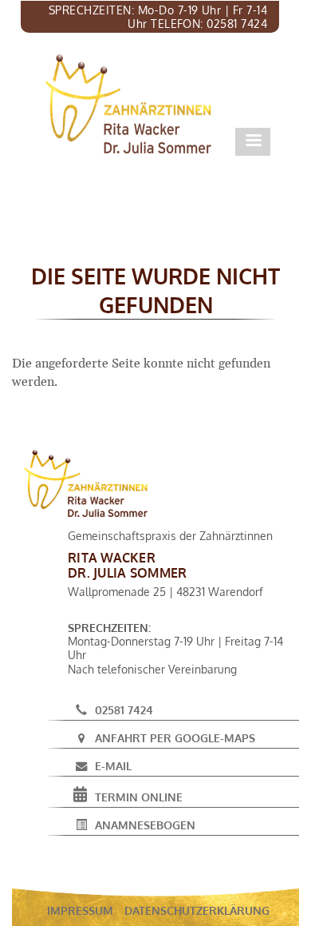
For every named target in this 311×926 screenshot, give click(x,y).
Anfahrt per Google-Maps (175, 737)
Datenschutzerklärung (197, 910)
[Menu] (252, 142)
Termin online (139, 796)
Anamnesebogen (145, 824)
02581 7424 (124, 709)
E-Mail (113, 765)
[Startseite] (128, 104)
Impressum (80, 910)
